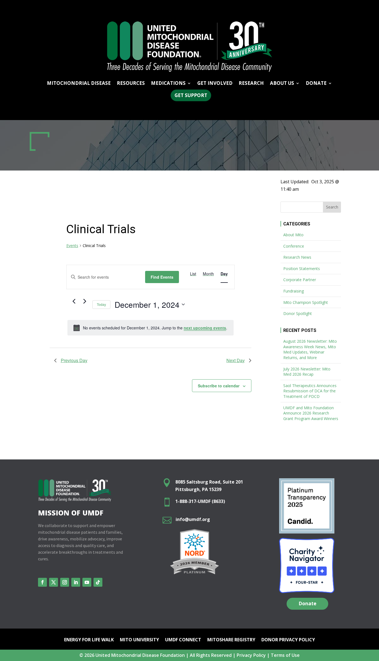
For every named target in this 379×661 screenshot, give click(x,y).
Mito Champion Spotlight (305, 302)
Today (101, 304)
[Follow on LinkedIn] (75, 582)
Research (251, 83)
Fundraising (293, 291)
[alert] (150, 327)
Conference (293, 246)
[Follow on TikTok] (98, 582)
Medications (168, 83)
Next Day (235, 360)
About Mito (293, 234)
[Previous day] (74, 301)
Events (72, 245)
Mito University (139, 640)
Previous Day (74, 360)
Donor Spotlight (297, 313)
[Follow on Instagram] (64, 582)
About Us (282, 83)
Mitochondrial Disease (79, 83)
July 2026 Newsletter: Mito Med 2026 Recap (306, 371)
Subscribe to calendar (218, 385)
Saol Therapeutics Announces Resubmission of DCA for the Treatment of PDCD (310, 391)
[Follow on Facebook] (42, 582)
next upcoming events (205, 327)
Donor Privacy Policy (288, 640)
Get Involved (215, 83)
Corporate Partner (299, 279)
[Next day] (85, 301)
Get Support (191, 95)
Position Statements (301, 268)
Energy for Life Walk (89, 640)
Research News (297, 257)
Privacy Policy (251, 655)
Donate (307, 603)
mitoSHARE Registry (231, 640)
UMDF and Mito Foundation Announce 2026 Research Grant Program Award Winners (310, 413)
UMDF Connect (183, 640)
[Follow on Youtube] (86, 582)
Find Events (162, 277)
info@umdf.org (193, 519)
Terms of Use (285, 655)
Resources (131, 83)
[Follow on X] (53, 582)
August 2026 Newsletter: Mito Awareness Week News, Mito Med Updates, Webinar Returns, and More (310, 349)
